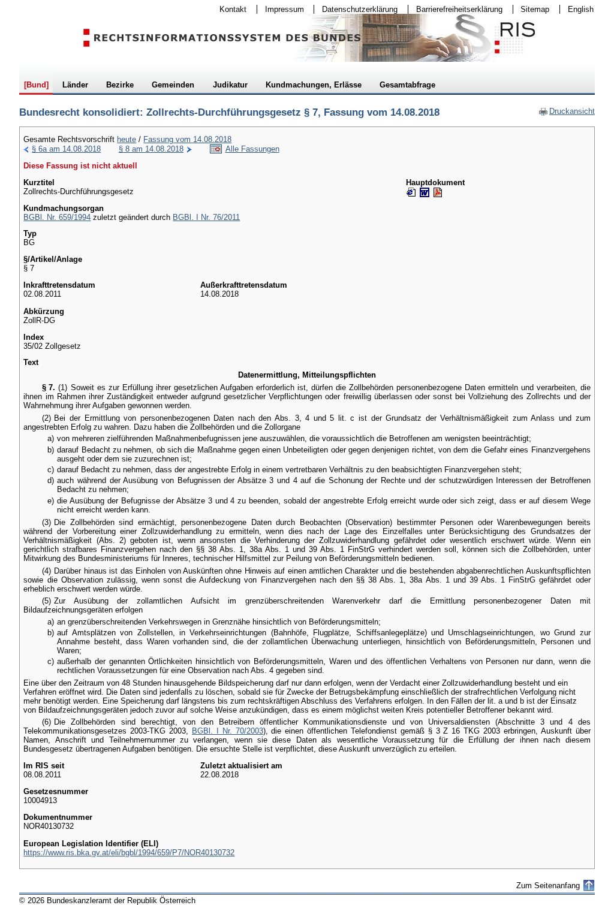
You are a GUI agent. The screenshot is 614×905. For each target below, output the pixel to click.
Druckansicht (566, 111)
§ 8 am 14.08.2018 (151, 148)
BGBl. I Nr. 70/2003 (227, 730)
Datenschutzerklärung (356, 9)
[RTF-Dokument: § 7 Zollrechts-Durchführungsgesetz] (424, 192)
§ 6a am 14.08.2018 (66, 148)
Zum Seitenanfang (548, 885)
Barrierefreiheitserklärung (455, 9)
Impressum (280, 9)
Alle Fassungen (252, 148)
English (581, 9)
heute (126, 139)
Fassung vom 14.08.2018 (187, 139)
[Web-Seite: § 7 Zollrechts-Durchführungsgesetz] (411, 192)
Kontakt (229, 9)
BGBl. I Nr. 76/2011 (206, 217)
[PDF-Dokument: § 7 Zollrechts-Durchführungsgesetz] (437, 192)
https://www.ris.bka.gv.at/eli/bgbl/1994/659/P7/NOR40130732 (128, 852)
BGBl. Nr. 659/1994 (57, 217)
